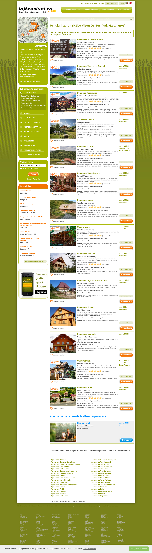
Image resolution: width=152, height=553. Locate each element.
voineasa (70, 529)
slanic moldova (40, 532)
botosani (54, 541)
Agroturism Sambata (58, 491)
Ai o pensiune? (124, 10)
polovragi (54, 523)
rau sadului (120, 540)
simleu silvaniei (121, 522)
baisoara (87, 517)
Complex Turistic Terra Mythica (32, 217)
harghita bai (104, 529)
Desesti (41, 59)
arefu (69, 543)
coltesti (86, 526)
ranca (21, 537)
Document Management (89, 506)
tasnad (38, 542)
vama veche (88, 535)
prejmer (103, 524)
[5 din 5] (95, 48)
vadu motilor (71, 533)
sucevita (54, 543)
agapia (38, 521)
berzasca (103, 540)
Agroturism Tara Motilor (100, 464)
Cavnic (29, 59)
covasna (38, 523)
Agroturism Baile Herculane (101, 491)
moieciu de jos (23, 517)
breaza (21, 543)
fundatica (119, 534)
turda (86, 536)
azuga (86, 537)
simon (86, 516)
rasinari (70, 517)
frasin (37, 543)
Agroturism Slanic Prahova (101, 482)
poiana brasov (56, 517)
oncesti (119, 527)
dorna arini (39, 526)
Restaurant (26, 169)
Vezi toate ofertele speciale (35, 261)
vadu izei (22, 535)
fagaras (87, 540)
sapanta (54, 516)
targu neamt (71, 536)
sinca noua (88, 527)
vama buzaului (89, 532)
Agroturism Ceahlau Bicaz (60, 466)
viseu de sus (120, 524)
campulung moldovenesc (43, 533)
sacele (119, 517)
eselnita (38, 515)
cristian (119, 532)
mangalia (119, 523)
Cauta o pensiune (72, 10)
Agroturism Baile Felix (59, 496)
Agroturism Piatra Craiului (60, 482)
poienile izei (55, 526)
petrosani (22, 541)
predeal (22, 527)
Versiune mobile (52, 506)
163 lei (124, 424)
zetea (86, 533)
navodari (87, 543)
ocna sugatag (88, 529)
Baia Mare (31, 55)
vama (21, 528)
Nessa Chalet (25, 232)
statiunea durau (89, 523)
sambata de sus (24, 522)
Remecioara (28, 67)
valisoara (119, 521)
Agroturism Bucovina (99, 487)
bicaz (69, 524)
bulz (102, 534)
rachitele (70, 542)
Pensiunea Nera (26, 247)
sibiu (21, 533)
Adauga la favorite (58, 60)
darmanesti (104, 535)
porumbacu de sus (73, 514)
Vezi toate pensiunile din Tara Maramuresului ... (111, 451)
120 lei (124, 281)
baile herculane (24, 521)
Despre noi (82, 3)
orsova (38, 540)
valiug (102, 528)
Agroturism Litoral (58, 475)
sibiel (37, 514)
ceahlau (103, 532)
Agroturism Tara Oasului (100, 469)
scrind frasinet (121, 533)
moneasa (71, 539)
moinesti (70, 534)
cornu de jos (120, 539)
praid (21, 526)
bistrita (54, 537)
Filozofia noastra (91, 3)
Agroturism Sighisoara (99, 496)
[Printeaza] (131, 19)
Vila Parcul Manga (27, 204)
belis (21, 523)
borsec (70, 518)
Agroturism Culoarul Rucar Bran (63, 462)
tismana (87, 542)
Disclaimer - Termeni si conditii (39, 506)
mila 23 (54, 524)
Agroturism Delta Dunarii (60, 469)
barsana (103, 515)
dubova (54, 518)
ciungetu (87, 520)
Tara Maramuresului (27, 77)
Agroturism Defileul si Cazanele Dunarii (65, 464)
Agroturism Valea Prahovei (101, 480)
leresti (53, 539)
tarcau (70, 540)
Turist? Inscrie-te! (111, 3)
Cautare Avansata (33, 155)
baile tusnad (39, 524)
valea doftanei (56, 530)
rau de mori (55, 527)
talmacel (119, 520)
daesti (86, 539)
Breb (38, 57)
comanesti (71, 521)
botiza (37, 527)
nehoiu (119, 515)
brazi (53, 529)
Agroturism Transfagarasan (101, 471)
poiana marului (40, 530)
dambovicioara (56, 535)
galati (86, 518)
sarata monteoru (56, 514)
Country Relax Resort (28, 197)
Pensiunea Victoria (27, 210)
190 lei (124, 147)
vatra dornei (104, 517)
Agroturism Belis (97, 489)
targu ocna (71, 530)
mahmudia (39, 539)
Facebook (101, 3)
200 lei (124, 174)
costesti (103, 522)
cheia (37, 518)
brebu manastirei (105, 536)
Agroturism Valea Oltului (100, 478)
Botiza (34, 57)
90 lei (123, 94)
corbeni (38, 528)
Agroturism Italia (76, 506)
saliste (54, 522)
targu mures (55, 520)
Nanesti (36, 62)
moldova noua (72, 520)
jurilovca (87, 541)
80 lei (123, 308)
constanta (120, 516)
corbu (86, 521)
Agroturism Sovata (58, 487)
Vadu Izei (36, 69)
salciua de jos (72, 527)
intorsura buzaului (73, 541)
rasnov (21, 518)
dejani (70, 522)
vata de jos (120, 529)
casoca (70, 523)
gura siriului (71, 537)
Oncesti (29, 64)
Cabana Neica (25, 191)
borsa (37, 541)
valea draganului (40, 535)
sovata (21, 515)
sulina (53, 533)
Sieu (43, 67)
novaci (70, 528)
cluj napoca (39, 534)
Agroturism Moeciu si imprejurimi (103, 460)
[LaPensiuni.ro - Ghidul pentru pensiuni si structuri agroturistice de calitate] (38, 9)
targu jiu (103, 523)
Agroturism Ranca (98, 493)
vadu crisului (104, 530)
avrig (37, 520)
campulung (23, 540)
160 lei (124, 201)
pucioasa (119, 518)
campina (119, 537)
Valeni (43, 69)
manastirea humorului (42, 529)
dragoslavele (120, 530)
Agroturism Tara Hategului (101, 462)
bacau (102, 516)
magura (70, 516)
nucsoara (87, 514)
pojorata (87, 515)
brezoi (119, 514)
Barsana (23, 57)
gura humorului (24, 529)
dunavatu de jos (89, 528)
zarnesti (22, 524)
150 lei (124, 228)
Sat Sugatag (37, 67)
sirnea (102, 543)
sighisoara (22, 530)
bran (21, 514)
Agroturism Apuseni (58, 460)
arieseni (22, 520)
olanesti (119, 528)
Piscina (35, 169)
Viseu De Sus (25, 71)
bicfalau (103, 521)
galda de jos (120, 541)
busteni (38, 536)
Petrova (35, 64)
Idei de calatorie (91, 10)
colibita (54, 532)
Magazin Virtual (101, 506)
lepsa (53, 521)
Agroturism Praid (57, 489)
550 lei (124, 120)
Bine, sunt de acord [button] (139, 549)
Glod (21, 62)
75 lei (123, 254)
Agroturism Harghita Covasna (62, 473)
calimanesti (104, 514)
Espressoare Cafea (112, 506)
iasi (37, 517)
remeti (37, 537)
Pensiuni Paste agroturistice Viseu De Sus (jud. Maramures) (68, 501)
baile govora (104, 527)
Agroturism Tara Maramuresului (103, 484)
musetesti (119, 535)
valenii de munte (105, 539)
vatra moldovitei (72, 532)
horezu (54, 534)
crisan (21, 536)
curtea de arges (40, 516)
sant (53, 540)
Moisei (31, 62)
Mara (26, 62)
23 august (87, 534)
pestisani (87, 530)
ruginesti (103, 542)
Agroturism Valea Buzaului (101, 473)
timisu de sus (104, 520)
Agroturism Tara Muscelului (101, 466)
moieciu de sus (24, 532)
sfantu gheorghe (105, 541)
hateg (53, 515)
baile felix (22, 516)
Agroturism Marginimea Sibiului (63, 478)
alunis (118, 536)
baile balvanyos (89, 522)
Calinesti (23, 59)
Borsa (29, 57)
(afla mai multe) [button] (89, 549)
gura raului (22, 542)
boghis (103, 533)
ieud (53, 542)
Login (122, 3)
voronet (38, 522)
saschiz (70, 535)
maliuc (102, 526)
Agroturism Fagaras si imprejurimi (64, 484)
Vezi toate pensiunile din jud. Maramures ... (70, 451)
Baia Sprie (39, 55)
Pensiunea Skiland (27, 253)
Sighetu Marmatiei (26, 69)
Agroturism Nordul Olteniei (61, 480)
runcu (53, 536)
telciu (118, 526)
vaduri (102, 518)
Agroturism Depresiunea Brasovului (64, 471)
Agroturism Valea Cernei (100, 475)
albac (21, 539)
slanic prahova (24, 534)
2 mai (69, 515)
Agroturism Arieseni (58, 493)
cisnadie (103, 537)
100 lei (124, 67)
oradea (70, 526)
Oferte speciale (107, 10)
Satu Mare (41, 49)
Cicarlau (35, 59)
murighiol (54, 528)
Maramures (30, 49)
